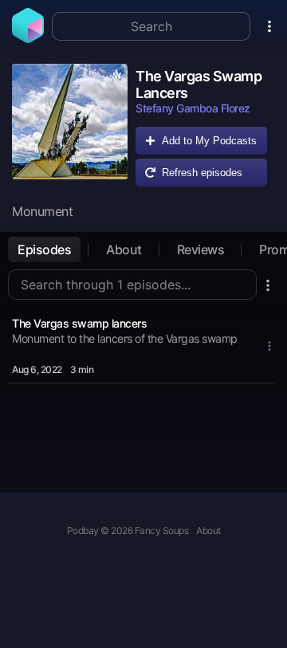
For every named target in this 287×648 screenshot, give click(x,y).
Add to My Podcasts (209, 141)
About (124, 249)
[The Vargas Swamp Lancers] (70, 129)
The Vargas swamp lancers (79, 323)
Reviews (201, 249)
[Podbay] (28, 38)
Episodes (44, 249)
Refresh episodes (202, 173)
